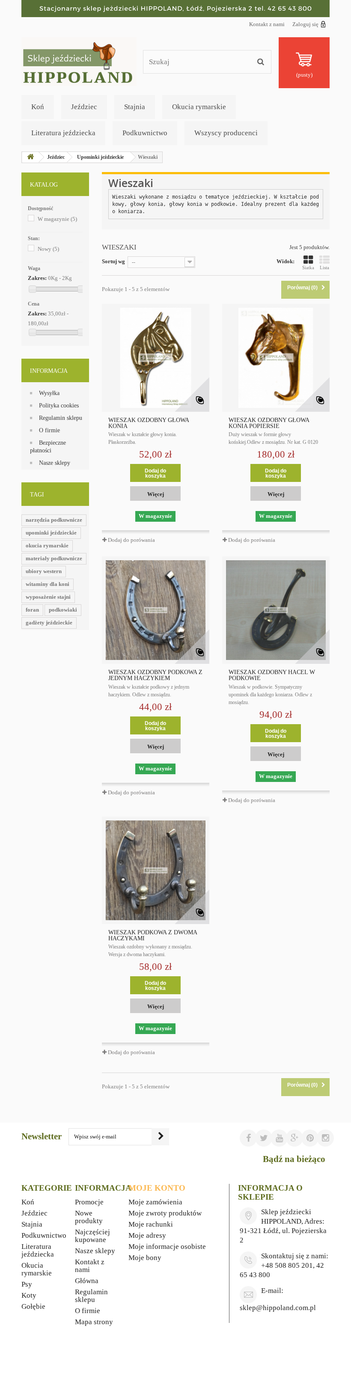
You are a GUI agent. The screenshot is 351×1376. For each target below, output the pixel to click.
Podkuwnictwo (144, 133)
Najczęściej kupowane (92, 1236)
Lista (324, 267)
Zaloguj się (305, 24)
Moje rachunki (150, 1224)
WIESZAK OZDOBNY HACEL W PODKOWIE (272, 675)
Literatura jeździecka (63, 133)
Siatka (308, 267)
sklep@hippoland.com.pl (278, 1308)
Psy (26, 1284)
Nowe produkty (89, 1217)
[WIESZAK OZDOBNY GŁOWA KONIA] (155, 357)
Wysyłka (49, 393)
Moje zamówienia (155, 1202)
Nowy (48, 249)
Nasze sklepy (54, 463)
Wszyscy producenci (226, 133)
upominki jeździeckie (51, 532)
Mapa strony (94, 1322)
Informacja (49, 371)
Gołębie (33, 1306)
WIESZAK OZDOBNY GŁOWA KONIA (148, 423)
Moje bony (144, 1258)
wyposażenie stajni (48, 597)
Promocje (89, 1202)
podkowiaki (63, 609)
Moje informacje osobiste (167, 1246)
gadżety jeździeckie (49, 622)
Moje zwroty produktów (165, 1213)
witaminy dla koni (47, 584)
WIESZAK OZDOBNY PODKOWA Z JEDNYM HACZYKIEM (155, 675)
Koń (37, 107)
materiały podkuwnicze (54, 558)
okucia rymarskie (47, 545)
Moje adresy (147, 1235)
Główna (86, 1281)
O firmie (49, 430)
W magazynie (57, 219)
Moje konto (156, 1187)
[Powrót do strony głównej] (30, 157)
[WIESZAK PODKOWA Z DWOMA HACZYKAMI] (155, 870)
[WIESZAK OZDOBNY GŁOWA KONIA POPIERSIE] (276, 357)
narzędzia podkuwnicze (54, 520)
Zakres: (37, 278)
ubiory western (44, 571)
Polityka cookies (59, 405)
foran (32, 609)
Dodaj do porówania (131, 540)
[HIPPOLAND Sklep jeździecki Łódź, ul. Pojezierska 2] (175, 8)
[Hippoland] (79, 61)
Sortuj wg (113, 261)
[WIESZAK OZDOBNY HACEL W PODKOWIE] (276, 610)
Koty (28, 1295)
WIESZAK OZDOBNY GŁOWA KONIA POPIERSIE (269, 423)
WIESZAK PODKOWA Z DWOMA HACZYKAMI (152, 936)
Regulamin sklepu (60, 418)
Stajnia (134, 107)
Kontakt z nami (267, 24)
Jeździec (84, 107)
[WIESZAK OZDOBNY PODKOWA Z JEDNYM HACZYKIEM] (155, 610)
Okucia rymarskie (199, 107)
